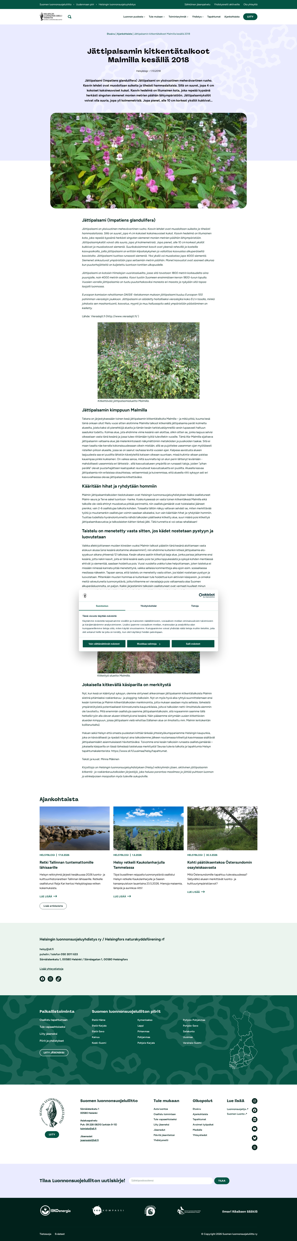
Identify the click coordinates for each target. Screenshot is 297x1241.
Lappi (141, 1025)
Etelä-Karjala (99, 1025)
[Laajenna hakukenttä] (70, 16)
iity (52, 1134)
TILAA (221, 1180)
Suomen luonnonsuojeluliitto (55, 4)
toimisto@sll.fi (88, 1128)
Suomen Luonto (236, 1113)
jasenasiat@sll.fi (89, 1140)
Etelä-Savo (98, 1031)
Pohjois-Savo (190, 1025)
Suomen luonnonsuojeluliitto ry (239, 1233)
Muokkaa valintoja (147, 643)
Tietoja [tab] (195, 605)
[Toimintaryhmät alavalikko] (187, 16)
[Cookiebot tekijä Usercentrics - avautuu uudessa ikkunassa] (201, 595)
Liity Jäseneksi (54, 1052)
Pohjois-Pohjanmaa (194, 1019)
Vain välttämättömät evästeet (104, 643)
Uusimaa (188, 1037)
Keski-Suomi (99, 1042)
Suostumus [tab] (102, 605)
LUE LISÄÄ (46, 896)
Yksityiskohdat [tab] (148, 605)
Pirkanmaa (143, 1031)
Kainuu (96, 1037)
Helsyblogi (47, 855)
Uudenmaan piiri (85, 4)
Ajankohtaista (124, 33)
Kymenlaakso (145, 1019)
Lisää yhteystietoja (51, 969)
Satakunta (188, 1031)
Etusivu (111, 33)
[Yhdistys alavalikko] (203, 16)
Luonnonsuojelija (236, 1109)
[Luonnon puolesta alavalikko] (144, 16)
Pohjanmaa (144, 1037)
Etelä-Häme (98, 1019)
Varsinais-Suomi (192, 1042)
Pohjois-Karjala (146, 1042)
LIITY (250, 16)
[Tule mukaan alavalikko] (164, 16)
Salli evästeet (193, 643)
